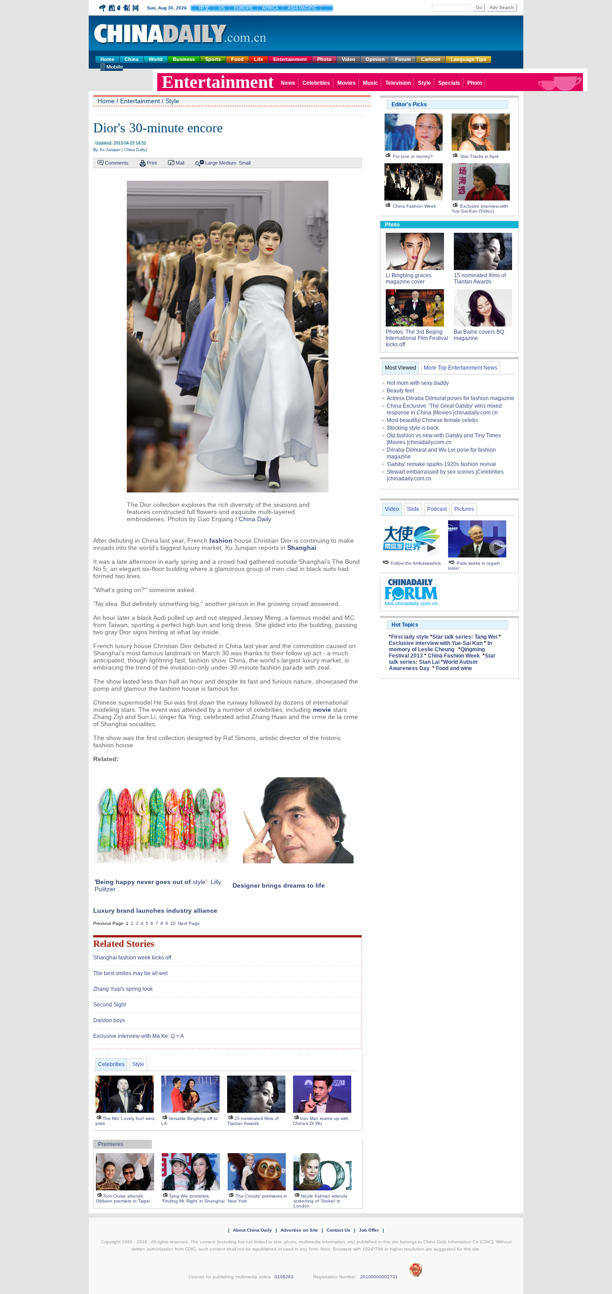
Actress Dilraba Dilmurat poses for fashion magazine (450, 398)
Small (244, 163)
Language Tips (468, 59)
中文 (204, 8)
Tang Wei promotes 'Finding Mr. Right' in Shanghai (193, 1198)
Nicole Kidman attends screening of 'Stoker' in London (320, 1201)
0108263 (284, 1276)
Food (237, 59)
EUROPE (243, 7)
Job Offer (369, 1230)
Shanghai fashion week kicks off (132, 957)
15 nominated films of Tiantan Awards (253, 1121)
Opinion (375, 59)
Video (348, 59)
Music (370, 83)
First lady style (410, 637)
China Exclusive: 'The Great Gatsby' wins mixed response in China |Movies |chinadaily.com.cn (444, 409)
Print (152, 163)
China (131, 59)
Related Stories (123, 943)
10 (173, 923)
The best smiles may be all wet (130, 973)
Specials (449, 83)
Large (211, 163)
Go (479, 7)
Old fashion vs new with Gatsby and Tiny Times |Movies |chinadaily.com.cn (444, 438)
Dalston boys (109, 1020)
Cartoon (430, 59)
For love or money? (413, 156)
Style (424, 83)
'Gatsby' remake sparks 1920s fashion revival (441, 464)
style (199, 881)
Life (258, 59)
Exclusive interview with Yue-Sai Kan (436, 643)
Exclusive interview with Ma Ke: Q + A (138, 1036)
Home (107, 59)
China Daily (255, 519)
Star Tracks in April (479, 156)
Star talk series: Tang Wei (464, 637)
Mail (180, 163)
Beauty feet (400, 391)
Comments (117, 163)
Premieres (110, 1144)
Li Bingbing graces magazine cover (408, 278)
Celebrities (316, 83)
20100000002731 (379, 1276)
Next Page (189, 923)
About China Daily (252, 1230)
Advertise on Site (299, 1230)
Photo (324, 59)
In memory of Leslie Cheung (440, 646)
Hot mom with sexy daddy (418, 383)
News (288, 83)
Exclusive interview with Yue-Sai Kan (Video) (480, 208)
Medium (227, 163)
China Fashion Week (414, 206)
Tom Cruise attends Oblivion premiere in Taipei (123, 1198)
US (222, 7)
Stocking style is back (413, 428)
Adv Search (502, 7)
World (156, 59)
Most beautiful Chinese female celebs (432, 420)
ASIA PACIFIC (302, 7)
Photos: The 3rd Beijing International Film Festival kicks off (417, 338)
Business (184, 59)
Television (398, 83)
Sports (213, 59)
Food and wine (454, 668)
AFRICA (270, 7)
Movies (346, 83)
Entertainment (290, 59)
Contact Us (338, 1230)
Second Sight (109, 1005)
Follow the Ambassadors (416, 563)
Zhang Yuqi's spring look (123, 989)
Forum (403, 59)
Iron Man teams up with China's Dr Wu (321, 1121)
